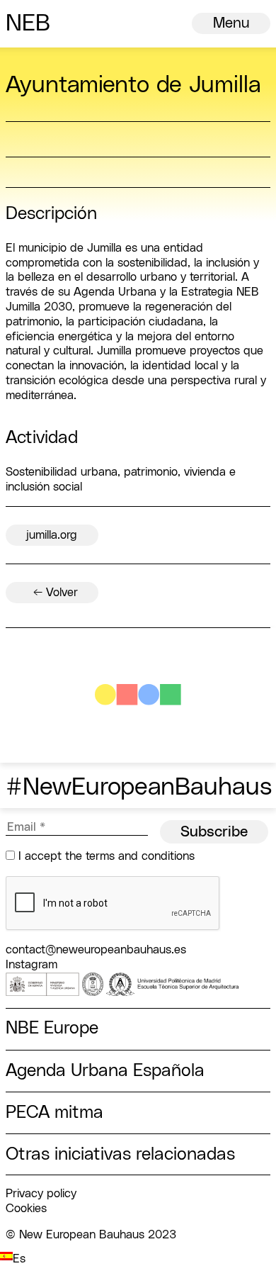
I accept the (105, 856)
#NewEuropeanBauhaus (139, 787)
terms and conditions (140, 856)
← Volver (55, 592)
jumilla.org (51, 535)
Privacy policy (41, 1193)
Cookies (26, 1208)
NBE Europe (52, 1028)
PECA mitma (54, 1112)
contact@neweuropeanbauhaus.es (96, 950)
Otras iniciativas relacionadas (120, 1154)
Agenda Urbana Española (105, 1071)
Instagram (31, 964)
